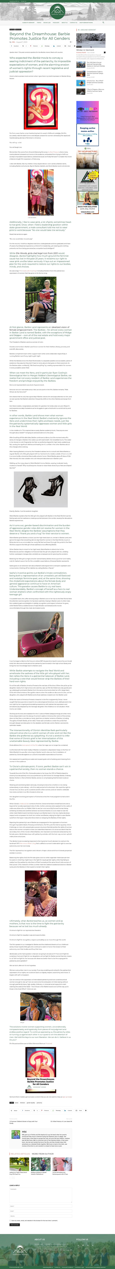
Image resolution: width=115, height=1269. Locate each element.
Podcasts (56, 22)
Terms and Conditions (67, 1267)
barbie (16, 1102)
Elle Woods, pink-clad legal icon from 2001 (37, 253)
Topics (39, 22)
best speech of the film (30, 745)
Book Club (47, 22)
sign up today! (67, 1097)
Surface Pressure (53, 152)
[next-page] (13, 1178)
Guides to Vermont (28, 22)
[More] (75, 46)
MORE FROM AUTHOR (43, 1154)
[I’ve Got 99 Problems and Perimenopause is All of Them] (62, 1164)
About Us (64, 22)
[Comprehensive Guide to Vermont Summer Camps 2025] (80, 74)
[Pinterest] (88, 1245)
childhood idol (24, 804)
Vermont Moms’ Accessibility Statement (95, 1267)
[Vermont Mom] (57, 11)
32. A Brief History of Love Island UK (61, 1121)
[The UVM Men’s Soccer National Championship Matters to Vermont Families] (80, 65)
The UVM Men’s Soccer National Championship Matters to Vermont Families (96, 64)
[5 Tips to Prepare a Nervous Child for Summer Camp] (80, 92)
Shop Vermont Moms (86, 22)
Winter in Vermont (85, 50)
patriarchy (39, 1102)
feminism (22, 1102)
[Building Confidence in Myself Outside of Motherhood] (41, 1164)
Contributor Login (79, 1267)
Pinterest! (49, 1043)
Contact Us (23, 1)
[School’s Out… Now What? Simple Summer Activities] (80, 83)
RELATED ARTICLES (20, 1154)
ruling (28, 843)
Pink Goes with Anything (28, 271)
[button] (103, 23)
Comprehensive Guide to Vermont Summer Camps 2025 (95, 73)
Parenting (12, 29)
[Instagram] (83, 1245)
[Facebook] (78, 1245)
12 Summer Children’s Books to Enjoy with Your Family (23, 1122)
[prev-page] (11, 1178)
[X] (93, 1245)
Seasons (79, 46)
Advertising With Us (14, 1)
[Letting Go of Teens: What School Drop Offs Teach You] (19, 1164)
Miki (13, 42)
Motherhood (18, 29)
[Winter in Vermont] (90, 40)
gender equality (31, 1102)
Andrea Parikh (81, 52)
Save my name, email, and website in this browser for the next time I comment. (34, 1220)
